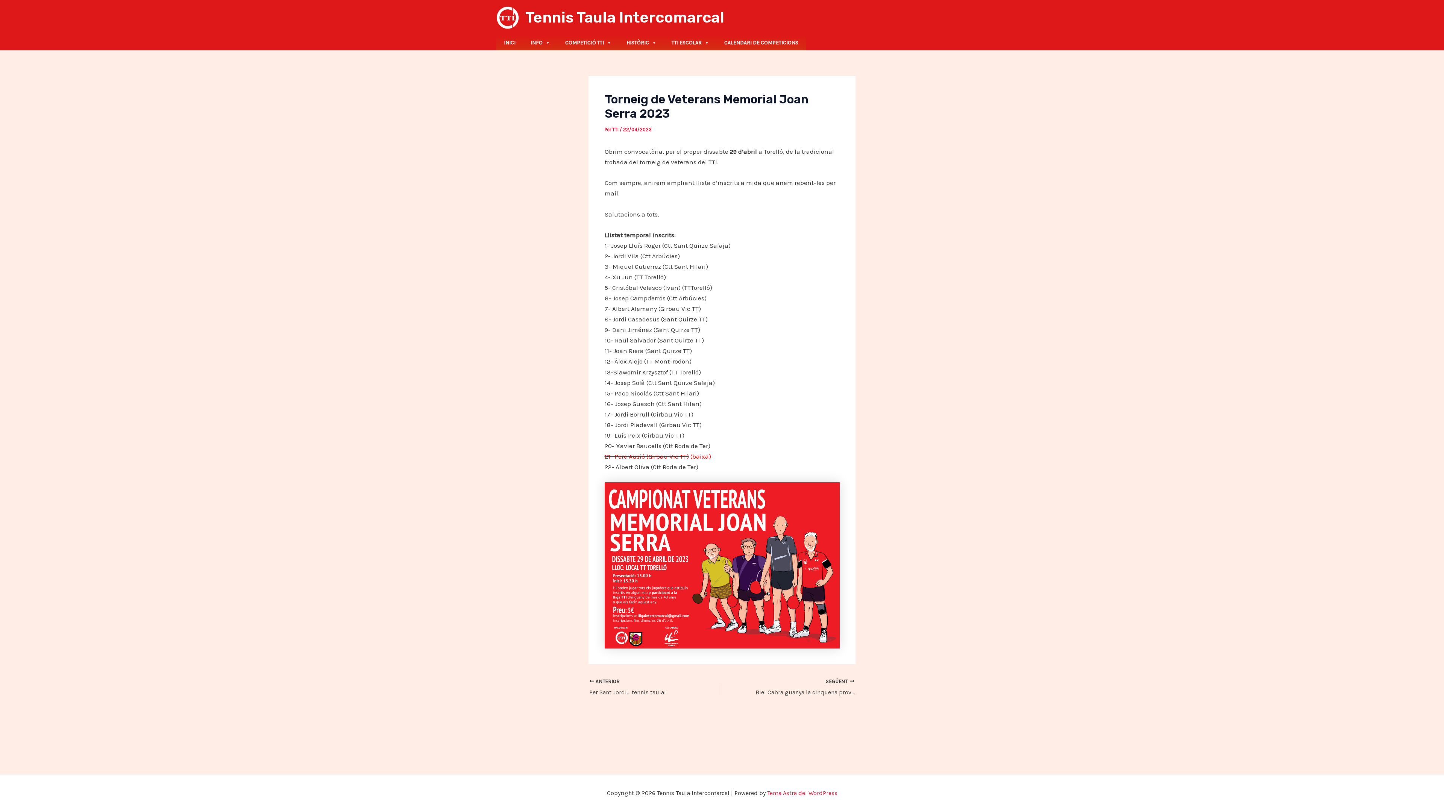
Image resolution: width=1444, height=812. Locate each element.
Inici (510, 42)
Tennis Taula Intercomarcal (624, 17)
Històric (637, 42)
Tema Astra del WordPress (802, 793)
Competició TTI (584, 42)
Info (537, 42)
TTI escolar (687, 42)
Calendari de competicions (761, 42)
